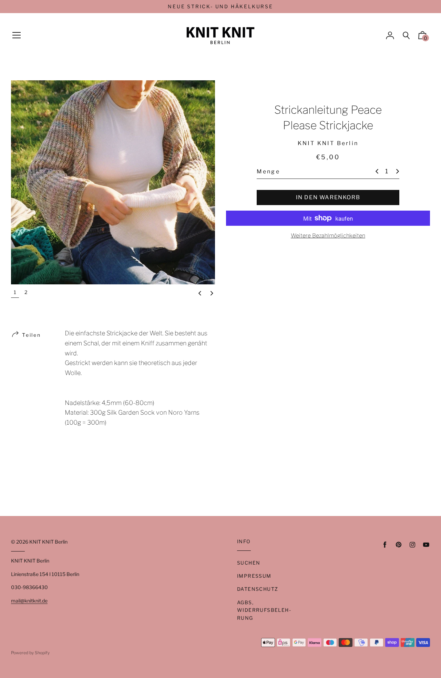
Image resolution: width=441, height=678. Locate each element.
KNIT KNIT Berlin (48, 542)
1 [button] (15, 292)
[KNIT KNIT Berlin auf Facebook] (385, 545)
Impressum (254, 576)
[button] (200, 293)
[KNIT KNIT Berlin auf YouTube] (426, 545)
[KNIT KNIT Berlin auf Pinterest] (398, 545)
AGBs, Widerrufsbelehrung (264, 610)
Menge (268, 171)
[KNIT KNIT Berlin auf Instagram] (412, 545)
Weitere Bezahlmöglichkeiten (328, 235)
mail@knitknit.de (29, 601)
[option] (113, 182)
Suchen (248, 563)
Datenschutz (257, 589)
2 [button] (25, 292)
